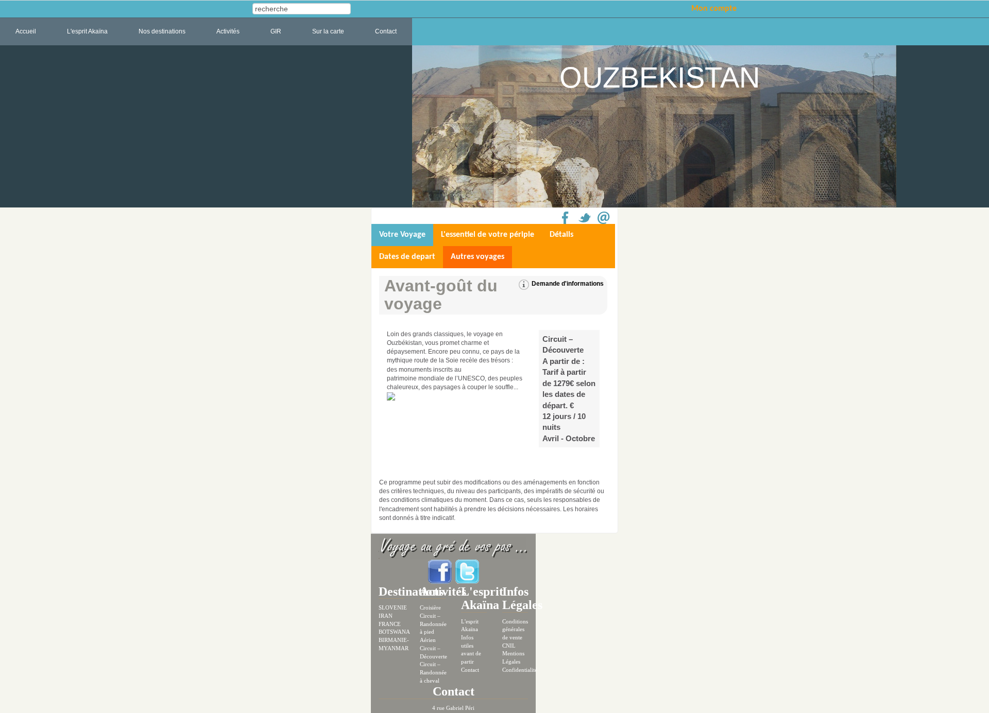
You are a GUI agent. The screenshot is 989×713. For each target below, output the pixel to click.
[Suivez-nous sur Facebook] (440, 571)
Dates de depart (407, 257)
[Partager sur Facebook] (565, 218)
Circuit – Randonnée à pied (433, 624)
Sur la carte (328, 31)
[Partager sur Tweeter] (584, 218)
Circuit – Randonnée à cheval (433, 672)
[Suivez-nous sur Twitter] (467, 571)
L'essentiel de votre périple (487, 235)
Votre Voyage (402, 235)
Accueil (25, 31)
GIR (275, 31)
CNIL (509, 645)
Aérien (428, 640)
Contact (386, 31)
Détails (561, 235)
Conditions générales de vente (515, 629)
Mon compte (714, 9)
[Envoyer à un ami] (604, 218)
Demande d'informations (568, 283)
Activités (228, 31)
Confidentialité (519, 670)
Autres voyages (477, 257)
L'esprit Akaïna (87, 31)
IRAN (386, 616)
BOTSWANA (394, 632)
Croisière (430, 607)
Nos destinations (162, 31)
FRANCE (390, 624)
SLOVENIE (393, 607)
